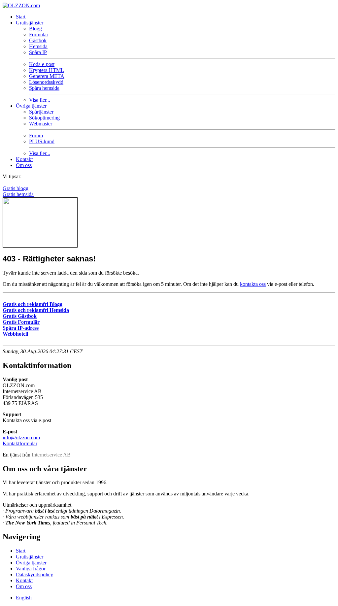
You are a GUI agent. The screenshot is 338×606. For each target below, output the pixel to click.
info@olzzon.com (21, 437)
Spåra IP (38, 52)
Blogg (35, 28)
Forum (36, 135)
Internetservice (51, 454)
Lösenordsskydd (46, 82)
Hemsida (38, 46)
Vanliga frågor (31, 568)
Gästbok (38, 40)
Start (20, 16)
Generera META (46, 76)
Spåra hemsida (44, 88)
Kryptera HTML (46, 70)
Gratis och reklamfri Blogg (32, 304)
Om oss (24, 165)
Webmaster (40, 123)
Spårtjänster (41, 112)
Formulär (38, 34)
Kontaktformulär (20, 443)
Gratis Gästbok (20, 316)
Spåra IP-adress (21, 328)
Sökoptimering (44, 117)
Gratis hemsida (18, 194)
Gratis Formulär (21, 322)
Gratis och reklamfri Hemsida (36, 310)
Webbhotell (15, 334)
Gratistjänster (29, 22)
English (24, 597)
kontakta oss (253, 284)
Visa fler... (39, 100)
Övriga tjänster (31, 106)
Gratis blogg (15, 188)
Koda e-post (41, 64)
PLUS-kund (41, 141)
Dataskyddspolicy (34, 574)
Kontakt (24, 159)
